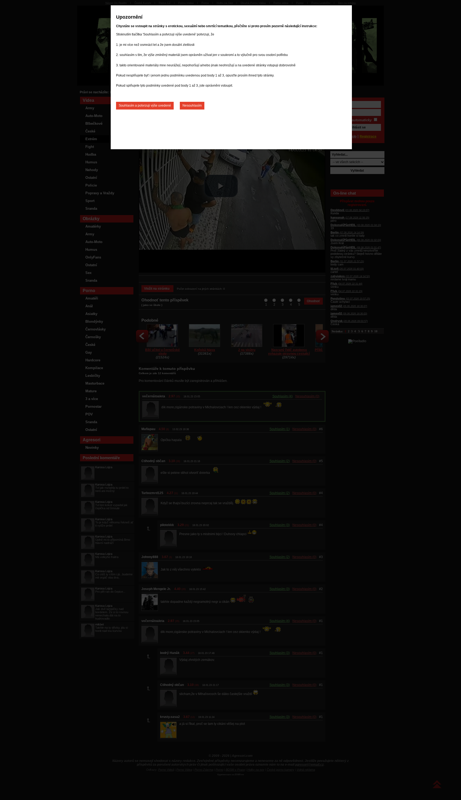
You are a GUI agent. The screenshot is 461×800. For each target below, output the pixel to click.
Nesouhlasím (192, 105)
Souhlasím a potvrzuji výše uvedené (145, 105)
